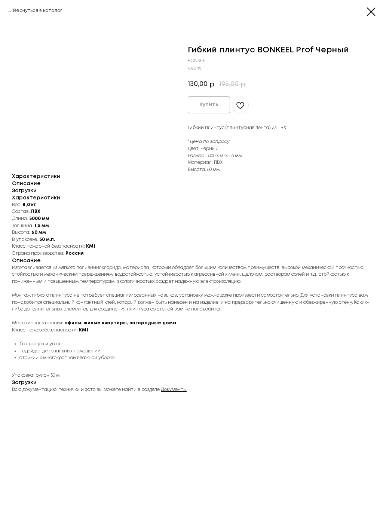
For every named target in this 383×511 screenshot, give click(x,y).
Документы (174, 390)
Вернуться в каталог (37, 11)
